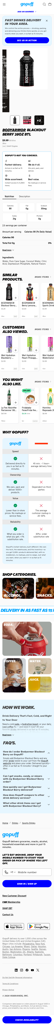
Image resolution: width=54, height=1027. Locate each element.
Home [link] (5, 823)
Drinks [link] (15, 823)
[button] (50, 4)
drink (11, 760)
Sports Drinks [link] (28, 823)
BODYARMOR (14, 130)
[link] (27, 4)
